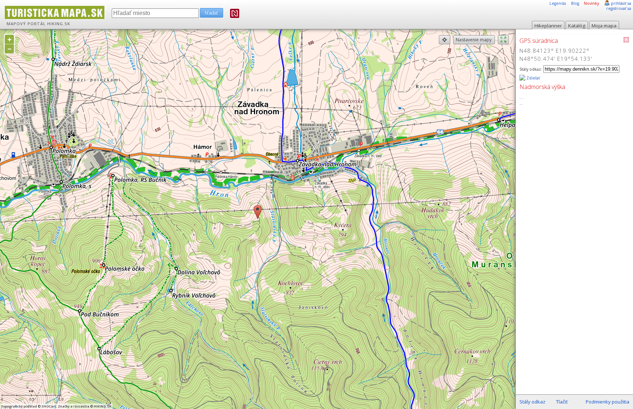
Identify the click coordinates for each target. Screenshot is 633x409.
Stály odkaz (532, 401)
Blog (575, 3)
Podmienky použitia (607, 401)
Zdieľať (532, 78)
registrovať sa (618, 8)
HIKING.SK (58, 23)
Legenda (557, 3)
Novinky (591, 3)
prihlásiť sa (621, 3)
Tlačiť (562, 401)
